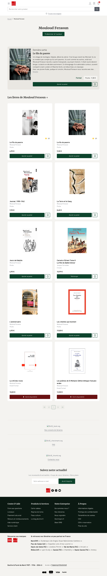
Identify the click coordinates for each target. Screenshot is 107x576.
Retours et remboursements (18, 519)
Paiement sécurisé (14, 515)
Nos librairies (60, 512)
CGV (79, 519)
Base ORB (58, 522)
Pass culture (36, 515)
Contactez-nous (53, 459)
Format (79, 78)
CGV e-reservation (84, 522)
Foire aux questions (15, 508)
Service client (12, 526)
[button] (65, 63)
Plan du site (82, 526)
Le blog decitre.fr (37, 519)
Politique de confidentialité (88, 512)
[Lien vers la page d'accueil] (14, 3)
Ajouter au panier (62, 84)
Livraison (11, 512)
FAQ (53, 444)
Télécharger (74, 276)
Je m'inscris (67, 481)
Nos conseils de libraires (53, 430)
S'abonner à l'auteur (53, 34)
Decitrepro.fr (59, 519)
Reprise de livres (37, 512)
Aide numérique (13, 522)
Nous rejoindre (60, 515)
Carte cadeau (36, 508)
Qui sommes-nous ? (62, 508)
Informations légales (85, 508)
